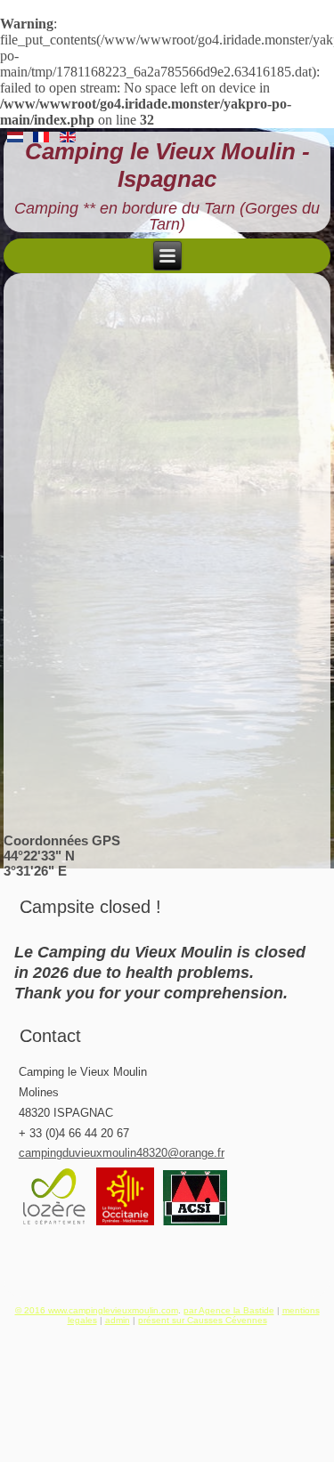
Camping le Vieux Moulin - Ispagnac (167, 165)
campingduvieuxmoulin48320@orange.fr (121, 1152)
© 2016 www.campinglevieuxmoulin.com (96, 1310)
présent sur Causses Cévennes (202, 1320)
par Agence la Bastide (228, 1310)
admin (117, 1320)
